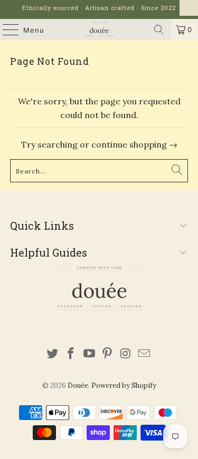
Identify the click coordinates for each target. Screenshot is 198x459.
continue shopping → (134, 144)
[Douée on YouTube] (89, 354)
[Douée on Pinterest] (108, 354)
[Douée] (99, 29)
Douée (78, 385)
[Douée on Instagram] (126, 354)
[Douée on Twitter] (53, 354)
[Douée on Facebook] (71, 354)
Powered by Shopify (123, 385)
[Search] (159, 29)
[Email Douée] (144, 354)
